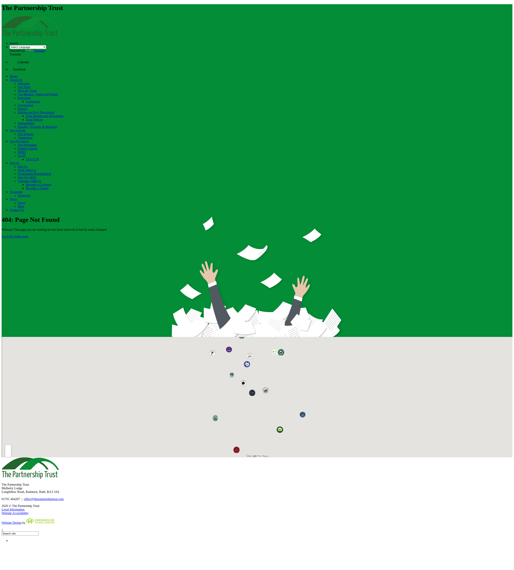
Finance (23, 108)
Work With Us (27, 170)
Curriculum (33, 101)
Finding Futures (28, 148)
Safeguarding (26, 123)
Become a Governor (38, 184)
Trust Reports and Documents (44, 116)
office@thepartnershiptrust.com (44, 499)
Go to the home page (15, 236)
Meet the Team (27, 90)
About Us (16, 80)
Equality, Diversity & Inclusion (37, 126)
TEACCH (32, 159)
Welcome (24, 83)
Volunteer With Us (29, 181)
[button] (13, 62)
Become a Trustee (37, 188)
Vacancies (16, 192)
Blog (21, 206)
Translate (39, 50)
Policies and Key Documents (36, 112)
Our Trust (24, 87)
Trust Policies (34, 119)
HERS (22, 152)
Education (24, 98)
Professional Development (34, 173)
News (13, 199)
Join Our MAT (27, 177)
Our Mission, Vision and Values (38, 94)
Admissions (25, 137)
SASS (21, 155)
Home (13, 76)
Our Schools (17, 130)
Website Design (11, 522)
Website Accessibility (15, 513)
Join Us (14, 163)
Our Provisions (19, 141)
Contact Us (17, 210)
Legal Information (13, 509)
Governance (25, 105)
